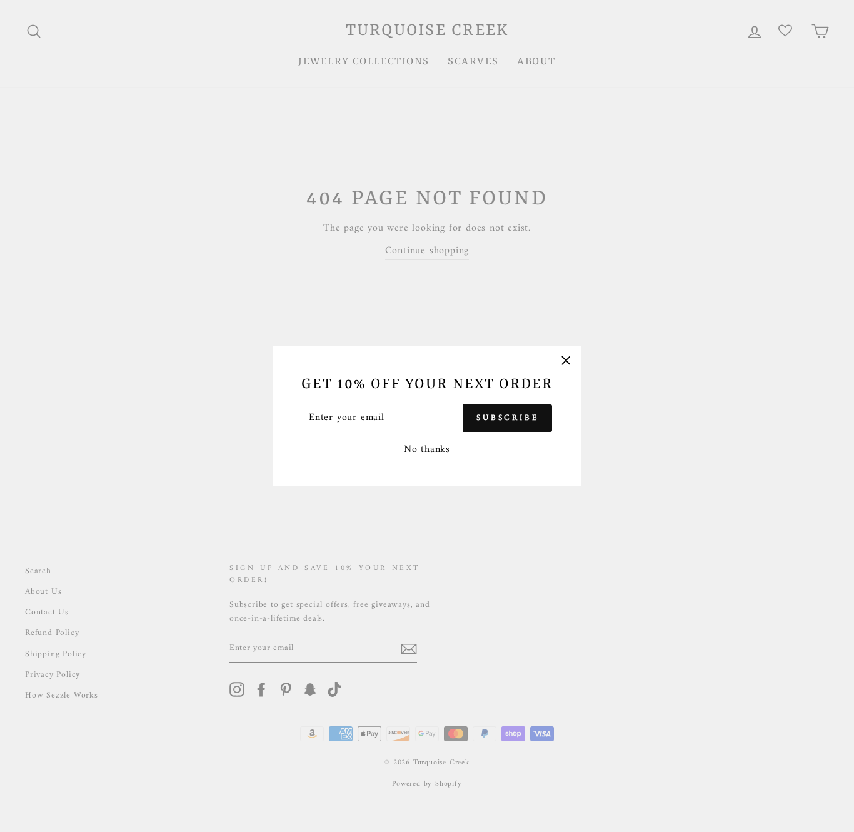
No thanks (427, 449)
